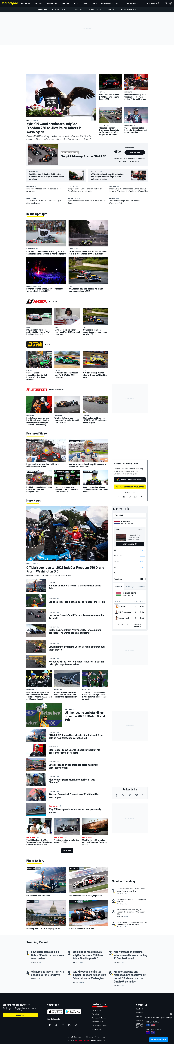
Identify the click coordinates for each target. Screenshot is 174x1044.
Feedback (139, 1009)
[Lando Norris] (116, 606)
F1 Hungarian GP (110, 9)
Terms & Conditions (74, 1037)
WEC (76, 3)
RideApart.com (97, 1029)
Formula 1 (25, 3)
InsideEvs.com (97, 1010)
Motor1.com (96, 1014)
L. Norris (122, 606)
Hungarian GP (129, 593)
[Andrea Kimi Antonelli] (116, 618)
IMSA (85, 3)
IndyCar (65, 3)
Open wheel (106, 3)
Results (142, 550)
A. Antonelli (124, 618)
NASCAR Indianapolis (128, 9)
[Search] (166, 3)
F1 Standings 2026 (94, 9)
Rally (119, 3)
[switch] (142, 579)
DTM (93, 3)
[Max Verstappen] (116, 612)
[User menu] (170, 3)
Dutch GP (126, 521)
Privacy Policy (100, 1037)
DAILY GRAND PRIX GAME (59, 9)
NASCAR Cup (52, 3)
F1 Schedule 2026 (77, 9)
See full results (137, 625)
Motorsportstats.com (99, 1025)
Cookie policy (88, 1037)
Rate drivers (122, 624)
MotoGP (38, 3)
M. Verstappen (125, 612)
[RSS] (141, 497)
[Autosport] (36, 389)
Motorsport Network (82, 1040)
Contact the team (142, 1016)
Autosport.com (97, 1022)
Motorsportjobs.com (99, 1018)
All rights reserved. (98, 1040)
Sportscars (132, 3)
